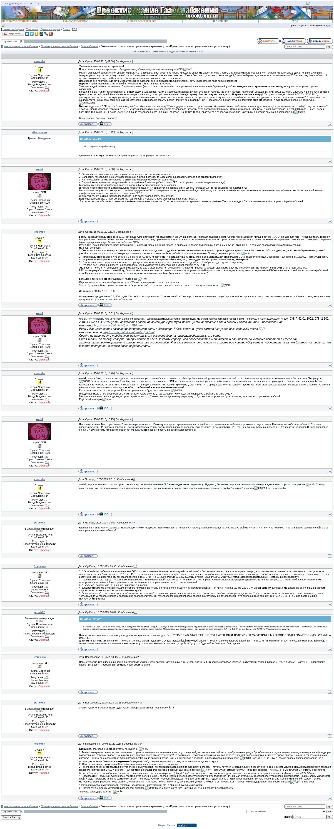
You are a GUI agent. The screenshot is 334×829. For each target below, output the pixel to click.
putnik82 (39, 522)
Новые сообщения (13, 29)
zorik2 (39, 169)
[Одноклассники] (36, 34)
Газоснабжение (89, 46)
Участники (32, 29)
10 (135, 566)
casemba (39, 61)
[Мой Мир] (41, 34)
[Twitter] (32, 34)
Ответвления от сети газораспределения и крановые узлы (135, 46)
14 (141, 743)
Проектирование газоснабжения (19, 46)
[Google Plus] (51, 34)
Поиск (66, 29)
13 (141, 702)
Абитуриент (39, 132)
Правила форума (50, 29)
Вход (295, 21)
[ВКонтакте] (27, 34)
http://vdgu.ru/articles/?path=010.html (118, 325)
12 (141, 657)
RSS (328, 25)
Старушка (40, 566)
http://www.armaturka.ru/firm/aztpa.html (129, 332)
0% (47, 87)
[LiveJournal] (46, 34)
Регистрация (220, 21)
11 (135, 612)
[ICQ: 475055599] (105, 123)
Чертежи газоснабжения (141, 21)
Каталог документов (75, 21)
